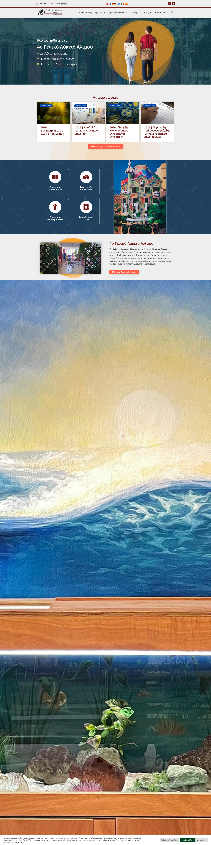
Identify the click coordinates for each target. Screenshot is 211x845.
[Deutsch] (115, 3)
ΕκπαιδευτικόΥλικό (86, 218)
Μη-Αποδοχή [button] (201, 840)
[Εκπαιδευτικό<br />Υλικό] (86, 207)
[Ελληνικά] (118, 3)
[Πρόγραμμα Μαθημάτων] (55, 177)
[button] (172, 12)
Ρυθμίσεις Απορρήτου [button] (169, 840)
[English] (107, 3)
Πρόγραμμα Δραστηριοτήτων (55, 218)
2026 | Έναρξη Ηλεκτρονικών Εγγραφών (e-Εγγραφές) (119, 132)
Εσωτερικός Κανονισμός (86, 188)
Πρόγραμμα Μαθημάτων (55, 188)
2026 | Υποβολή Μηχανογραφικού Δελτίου (86, 130)
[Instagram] (169, 3)
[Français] (111, 3)
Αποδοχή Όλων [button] (187, 840)
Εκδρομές (134, 12)
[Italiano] (122, 3)
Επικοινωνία (161, 12)
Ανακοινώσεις (85, 12)
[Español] (126, 3)
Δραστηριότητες (116, 12)
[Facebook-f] (173, 3)
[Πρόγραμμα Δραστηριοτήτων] (55, 207)
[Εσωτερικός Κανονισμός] (86, 177)
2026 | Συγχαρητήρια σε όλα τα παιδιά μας (52, 130)
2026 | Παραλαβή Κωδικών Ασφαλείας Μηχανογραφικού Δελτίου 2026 (157, 132)
